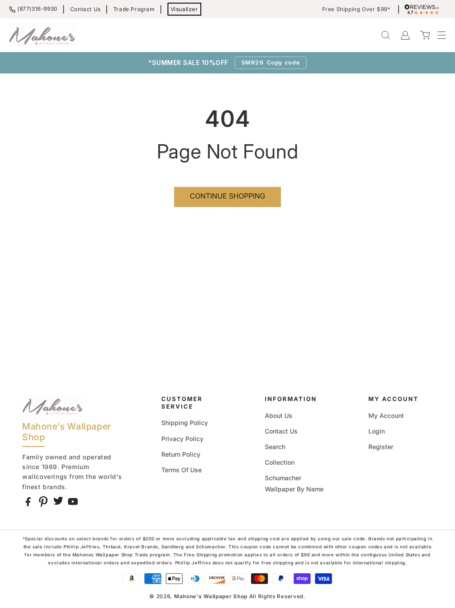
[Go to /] (42, 35)
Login (376, 431)
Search (275, 446)
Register (380, 446)
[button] (437, 35)
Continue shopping (227, 195)
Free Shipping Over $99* (356, 9)
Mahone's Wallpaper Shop (210, 596)
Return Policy (180, 454)
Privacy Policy (182, 438)
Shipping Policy (184, 422)
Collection (280, 462)
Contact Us (85, 9)
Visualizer (184, 9)
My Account (386, 415)
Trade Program (134, 9)
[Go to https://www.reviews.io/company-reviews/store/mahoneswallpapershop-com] (424, 9)
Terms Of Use (181, 470)
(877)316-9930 (37, 8)
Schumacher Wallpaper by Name (294, 483)
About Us (278, 415)
